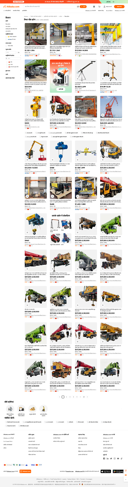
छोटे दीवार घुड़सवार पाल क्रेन (72, 133)
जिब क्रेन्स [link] (67, 16)
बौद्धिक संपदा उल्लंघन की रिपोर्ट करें (85, 451)
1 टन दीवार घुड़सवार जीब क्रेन (77, 136)
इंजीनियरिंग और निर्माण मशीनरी (50, 16)
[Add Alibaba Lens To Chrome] (25, 471)
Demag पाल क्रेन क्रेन (31, 136)
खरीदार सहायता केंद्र (82, 438)
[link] (125, 470)
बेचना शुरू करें (106, 441)
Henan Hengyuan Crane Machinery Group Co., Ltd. (61, 171)
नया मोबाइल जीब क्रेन (107, 422)
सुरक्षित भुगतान (31, 438)
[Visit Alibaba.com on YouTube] (118, 458)
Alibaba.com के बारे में (8, 434)
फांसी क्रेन (71, 422)
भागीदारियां (105, 451)
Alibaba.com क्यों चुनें (8, 438)
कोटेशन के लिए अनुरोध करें (59, 441)
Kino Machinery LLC (55, 54)
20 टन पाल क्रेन (49, 422)
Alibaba (26, 16)
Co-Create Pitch (7, 441)
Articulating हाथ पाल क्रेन (56, 133)
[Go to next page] (87, 396)
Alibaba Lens (10, 471)
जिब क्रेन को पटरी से (11, 426)
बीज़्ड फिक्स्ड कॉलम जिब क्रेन (103, 133)
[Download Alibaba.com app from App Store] (106, 471)
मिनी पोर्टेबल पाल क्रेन (24, 426)
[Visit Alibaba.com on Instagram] (115, 458)
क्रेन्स (60, 16)
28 (83, 397)
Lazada (64, 479)
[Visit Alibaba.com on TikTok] (122, 458)
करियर (4, 448)
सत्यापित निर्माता (56, 438)
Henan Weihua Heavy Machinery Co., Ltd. (111, 126)
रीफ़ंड (79, 448)
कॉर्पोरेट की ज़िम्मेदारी (7, 444)
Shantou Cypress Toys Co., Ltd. (108, 90)
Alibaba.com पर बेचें (108, 438)
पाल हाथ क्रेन (29, 133)
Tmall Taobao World (55, 479)
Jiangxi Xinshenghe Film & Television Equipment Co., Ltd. (86, 90)
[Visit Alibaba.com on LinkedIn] (108, 458)
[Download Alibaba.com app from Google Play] (119, 471)
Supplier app (70, 471)
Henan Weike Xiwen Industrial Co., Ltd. (85, 126)
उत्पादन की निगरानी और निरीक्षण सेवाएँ (36, 451)
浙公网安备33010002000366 (92, 484)
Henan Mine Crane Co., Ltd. (32, 126)
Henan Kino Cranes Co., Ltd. (32, 54)
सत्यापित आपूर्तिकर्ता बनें (108, 448)
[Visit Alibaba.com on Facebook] (104, 458)
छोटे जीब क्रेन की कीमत (93, 422)
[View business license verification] (80, 484)
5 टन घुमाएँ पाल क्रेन (41, 133)
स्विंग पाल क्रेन (81, 422)
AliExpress (39, 479)
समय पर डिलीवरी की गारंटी (34, 444)
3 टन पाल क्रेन (61, 422)
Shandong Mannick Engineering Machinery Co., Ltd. (36, 171)
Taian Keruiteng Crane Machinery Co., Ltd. (111, 54)
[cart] (99, 7)
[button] (78, 7)
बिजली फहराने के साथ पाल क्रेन (13, 422)
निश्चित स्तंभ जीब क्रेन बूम (88, 133)
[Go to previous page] (59, 396)
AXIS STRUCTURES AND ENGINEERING (85, 54)
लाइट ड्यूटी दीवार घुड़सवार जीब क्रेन (60, 136)
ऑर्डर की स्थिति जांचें (107, 444)
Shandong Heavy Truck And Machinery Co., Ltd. (61, 126)
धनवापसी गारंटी (31, 441)
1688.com (46, 479)
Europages (89, 479)
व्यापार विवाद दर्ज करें (82, 444)
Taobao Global (71, 479)
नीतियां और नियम (32, 454)
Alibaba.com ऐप (79, 471)
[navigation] (13, 207)
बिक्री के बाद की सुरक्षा (33, 448)
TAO (77, 479)
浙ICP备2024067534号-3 (108, 484)
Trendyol (82, 479)
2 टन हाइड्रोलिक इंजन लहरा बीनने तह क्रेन (33, 422)
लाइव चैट (80, 441)
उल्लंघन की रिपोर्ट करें (82, 454)
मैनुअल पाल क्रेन (44, 136)
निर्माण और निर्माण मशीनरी (36, 16)
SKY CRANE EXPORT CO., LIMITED (34, 90)
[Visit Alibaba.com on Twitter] (111, 458)
